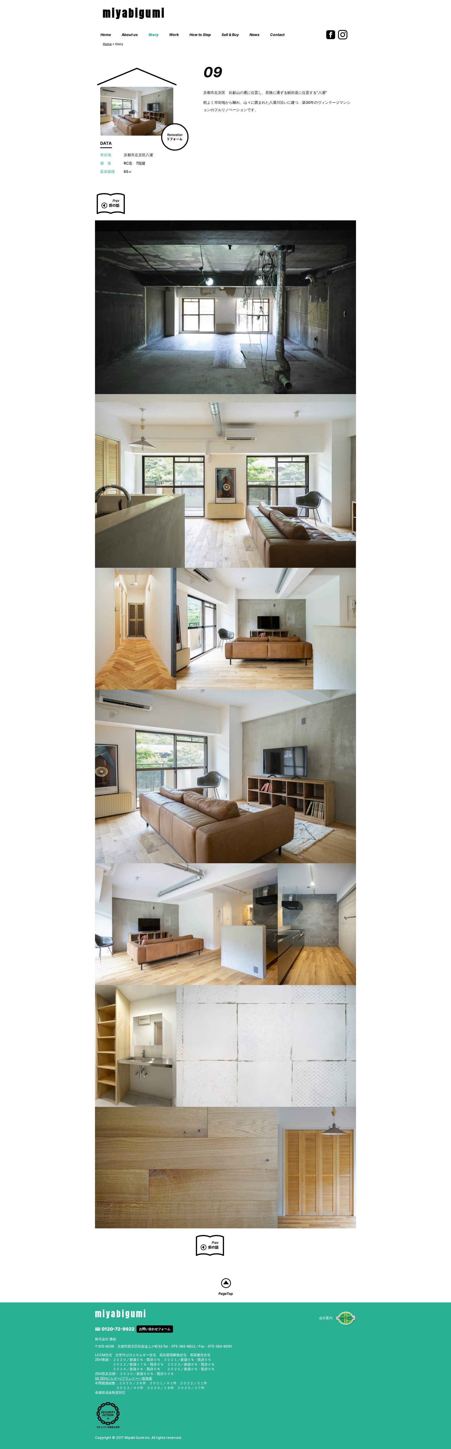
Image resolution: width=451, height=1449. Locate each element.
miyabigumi (134, 13)
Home (105, 34)
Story (153, 34)
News (254, 34)
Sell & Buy (230, 34)
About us (130, 34)
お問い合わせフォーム (154, 1329)
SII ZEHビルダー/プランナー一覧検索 (123, 1378)
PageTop (225, 1293)
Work (174, 34)
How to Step (200, 34)
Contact (277, 34)
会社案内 (326, 1318)
